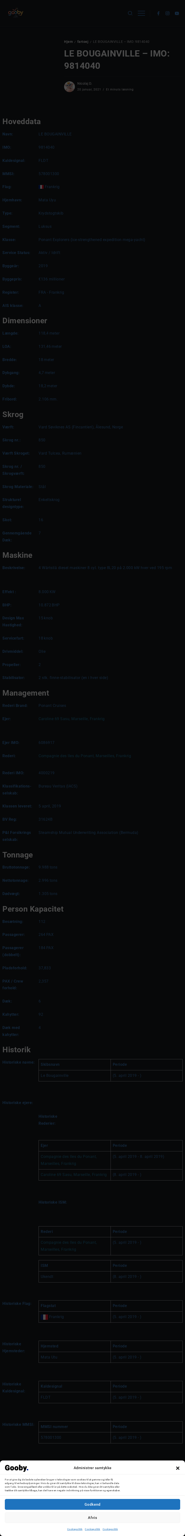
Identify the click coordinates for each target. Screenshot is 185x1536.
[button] (177, 1468)
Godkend (92, 1504)
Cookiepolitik (75, 1529)
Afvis (92, 1518)
